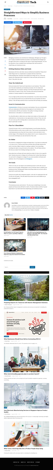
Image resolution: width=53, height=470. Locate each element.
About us (23, 462)
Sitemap (38, 462)
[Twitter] (5, 64)
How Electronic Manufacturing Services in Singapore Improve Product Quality (25, 411)
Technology (7, 9)
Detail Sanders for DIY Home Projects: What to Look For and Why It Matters (13, 233)
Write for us (30, 462)
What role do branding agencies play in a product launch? (21, 374)
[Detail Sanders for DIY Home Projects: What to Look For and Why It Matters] (15, 224)
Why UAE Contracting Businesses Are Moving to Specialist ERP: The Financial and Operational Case (37, 234)
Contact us (16, 462)
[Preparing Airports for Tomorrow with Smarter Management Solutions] (26, 288)
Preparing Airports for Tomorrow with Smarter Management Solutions (26, 302)
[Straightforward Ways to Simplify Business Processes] (26, 40)
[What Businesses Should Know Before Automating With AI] (26, 324)
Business (6, 336)
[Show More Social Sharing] (33, 22)
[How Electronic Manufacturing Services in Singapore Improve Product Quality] (26, 395)
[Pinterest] (5, 71)
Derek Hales (7, 341)
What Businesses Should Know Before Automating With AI (22, 339)
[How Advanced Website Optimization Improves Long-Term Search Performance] (15, 245)
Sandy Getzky (7, 450)
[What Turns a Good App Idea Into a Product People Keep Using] (26, 434)
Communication (13, 107)
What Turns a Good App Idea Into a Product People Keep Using (23, 448)
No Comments (34, 18)
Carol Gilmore (7, 414)
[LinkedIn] (5, 67)
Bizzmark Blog (18, 210)
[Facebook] (5, 61)
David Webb (10, 18)
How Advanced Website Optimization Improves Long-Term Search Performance (14, 254)
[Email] (5, 74)
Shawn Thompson (8, 304)
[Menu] (5, 2)
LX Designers (28, 158)
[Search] (47, 2)
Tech (5, 407)
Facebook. (37, 210)
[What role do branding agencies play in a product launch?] (26, 359)
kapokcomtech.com (34, 465)
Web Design (6, 371)
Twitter (32, 210)
